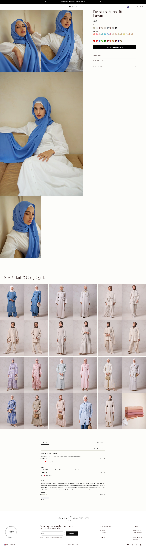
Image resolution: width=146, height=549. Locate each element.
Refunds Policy (136, 539)
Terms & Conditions (137, 532)
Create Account (103, 532)
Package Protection (137, 537)
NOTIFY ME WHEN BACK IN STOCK (114, 47)
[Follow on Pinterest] (137, 545)
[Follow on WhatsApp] (141, 545)
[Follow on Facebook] (128, 545)
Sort (94, 449)
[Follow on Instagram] (132, 545)
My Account (103, 530)
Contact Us (102, 537)
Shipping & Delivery (137, 530)
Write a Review (101, 442)
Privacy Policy (136, 535)
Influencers (103, 535)
